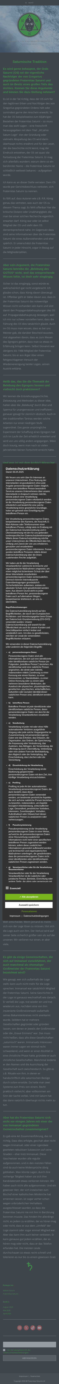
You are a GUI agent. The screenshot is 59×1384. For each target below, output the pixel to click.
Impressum (15, 916)
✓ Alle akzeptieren (28, 897)
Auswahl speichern (29, 905)
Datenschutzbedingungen (36, 916)
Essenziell (15, 888)
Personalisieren (29, 911)
